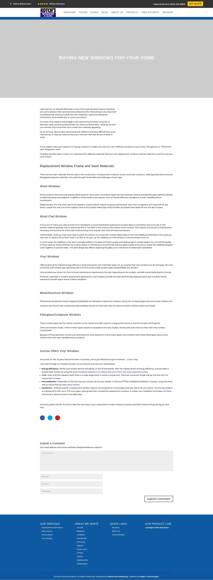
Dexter (80, 556)
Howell (80, 527)
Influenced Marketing (117, 576)
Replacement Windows (52, 527)
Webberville (82, 560)
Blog (105, 13)
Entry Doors (47, 535)
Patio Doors (47, 531)
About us (117, 13)
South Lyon (82, 549)
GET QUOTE (195, 4)
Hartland (81, 535)
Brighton (81, 531)
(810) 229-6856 (169, 4)
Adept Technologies (149, 576)
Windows (70, 13)
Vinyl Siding (47, 538)
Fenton (80, 553)
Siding (94, 13)
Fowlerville (82, 538)
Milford (80, 546)
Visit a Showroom (22, 4)
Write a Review (57, 4)
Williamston (82, 564)
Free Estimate (150, 13)
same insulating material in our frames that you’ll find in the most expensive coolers (110, 372)
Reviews (168, 13)
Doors (83, 13)
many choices (73, 385)
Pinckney (81, 542)
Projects (132, 13)
